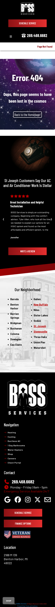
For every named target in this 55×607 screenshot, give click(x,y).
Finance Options (23, 523)
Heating (12, 432)
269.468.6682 (36, 35)
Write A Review (27, 251)
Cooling (11, 437)
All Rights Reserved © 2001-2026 (37, 604)
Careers (12, 458)
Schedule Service (27, 23)
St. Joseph (40, 326)
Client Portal (14, 462)
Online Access (21, 604)
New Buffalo (41, 304)
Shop (10, 454)
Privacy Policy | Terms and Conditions (27, 606)
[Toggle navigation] (11, 37)
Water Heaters (15, 450)
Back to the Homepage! (27, 115)
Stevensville (40, 331)
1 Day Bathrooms (16, 445)
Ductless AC (14, 441)
